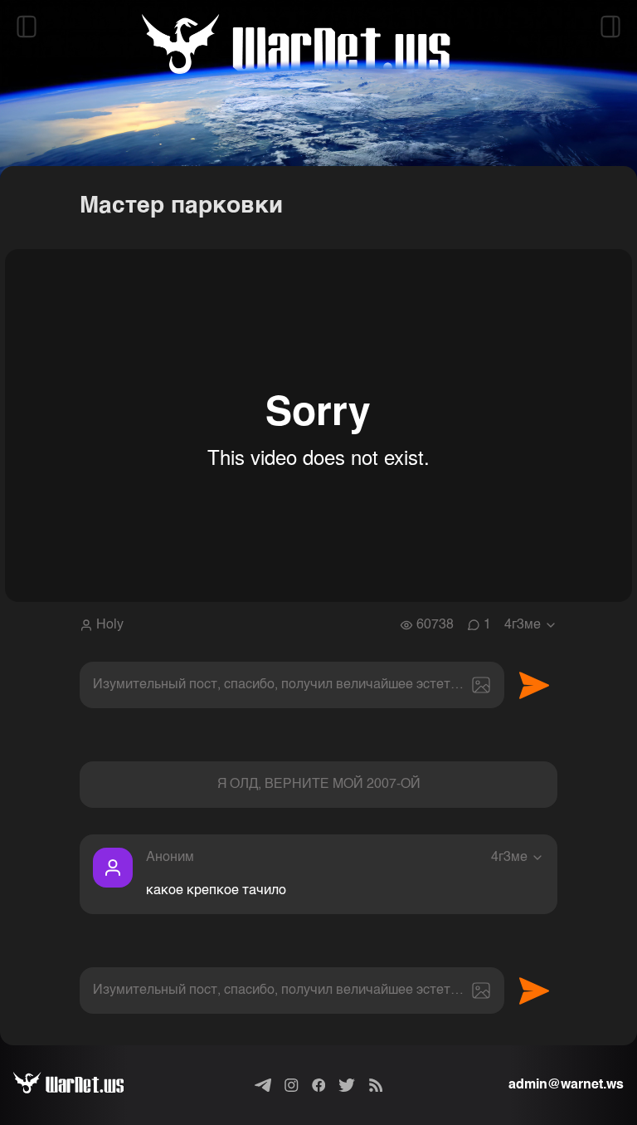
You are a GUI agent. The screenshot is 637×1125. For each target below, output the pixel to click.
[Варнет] (81, 1085)
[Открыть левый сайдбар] (26, 26)
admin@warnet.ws (566, 1085)
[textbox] (292, 685)
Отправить (534, 685)
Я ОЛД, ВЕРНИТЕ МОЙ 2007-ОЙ (319, 784)
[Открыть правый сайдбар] (610, 26)
